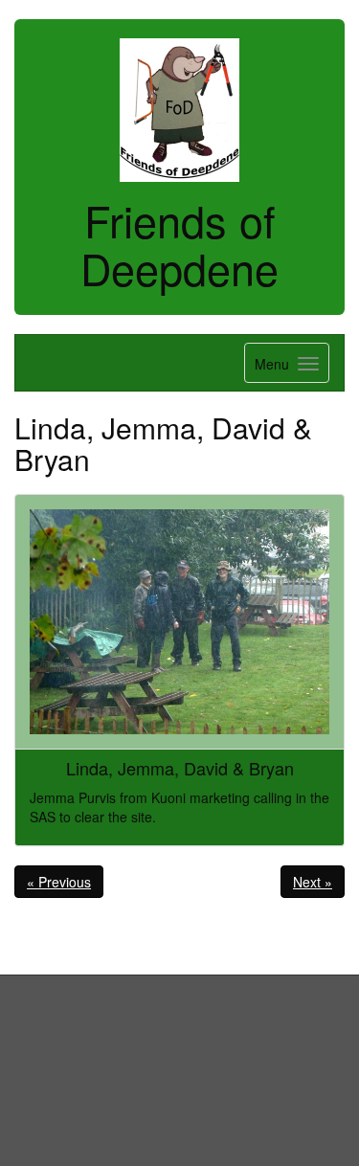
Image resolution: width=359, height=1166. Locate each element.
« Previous (59, 881)
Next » (312, 881)
